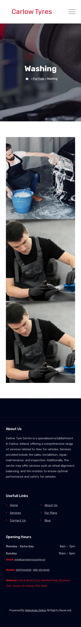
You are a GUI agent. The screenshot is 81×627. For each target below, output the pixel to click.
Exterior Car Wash (40, 175)
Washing (40, 181)
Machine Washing (41, 339)
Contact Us (18, 520)
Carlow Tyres (32, 12)
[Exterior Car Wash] (67, 145)
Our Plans (50, 513)
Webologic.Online (35, 610)
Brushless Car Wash (40, 257)
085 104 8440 (41, 569)
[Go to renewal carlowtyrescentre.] (27, 78)
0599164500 (23, 569)
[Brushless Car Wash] (67, 227)
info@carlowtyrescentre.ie (29, 559)
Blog (47, 520)
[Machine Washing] (67, 309)
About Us (50, 505)
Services (15, 513)
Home (14, 505)
